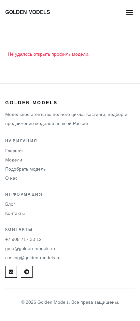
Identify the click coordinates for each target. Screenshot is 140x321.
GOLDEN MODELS (27, 12)
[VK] (11, 272)
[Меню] (129, 12)
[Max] (27, 272)
